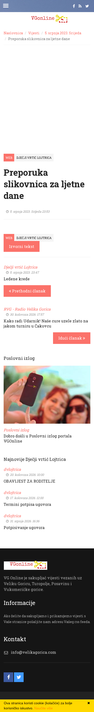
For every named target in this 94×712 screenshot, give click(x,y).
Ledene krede (17, 278)
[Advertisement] (47, 94)
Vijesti (34, 33)
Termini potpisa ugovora (27, 504)
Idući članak (70, 338)
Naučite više (43, 708)
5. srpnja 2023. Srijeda (63, 33)
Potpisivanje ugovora (24, 527)
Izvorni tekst (21, 246)
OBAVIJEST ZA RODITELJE (29, 481)
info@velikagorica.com (33, 652)
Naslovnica (13, 33)
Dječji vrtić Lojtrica (34, 158)
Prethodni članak (28, 290)
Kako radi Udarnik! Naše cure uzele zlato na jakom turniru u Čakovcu (46, 323)
